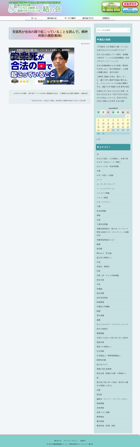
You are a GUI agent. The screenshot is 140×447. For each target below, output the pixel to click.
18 (108, 126)
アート (99, 179)
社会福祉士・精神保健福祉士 (109, 355)
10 (103, 123)
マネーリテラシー (104, 202)
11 (108, 123)
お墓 (98, 170)
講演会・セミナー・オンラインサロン (112, 399)
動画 (98, 244)
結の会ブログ (102, 364)
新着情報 (100, 302)
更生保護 (100, 315)
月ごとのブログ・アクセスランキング (112, 324)
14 (123, 123)
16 (98, 126)
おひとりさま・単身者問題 (108, 166)
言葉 (98, 390)
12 (113, 123)
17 (103, 126)
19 (113, 126)
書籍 (98, 320)
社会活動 (100, 351)
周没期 (99, 248)
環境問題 (100, 333)
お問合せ (83, 441)
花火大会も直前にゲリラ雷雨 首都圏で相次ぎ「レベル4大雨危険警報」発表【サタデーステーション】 (113, 57)
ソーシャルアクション (106, 188)
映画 (98, 311)
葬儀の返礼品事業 (104, 368)
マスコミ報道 (102, 197)
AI (98, 154)
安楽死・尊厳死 (103, 266)
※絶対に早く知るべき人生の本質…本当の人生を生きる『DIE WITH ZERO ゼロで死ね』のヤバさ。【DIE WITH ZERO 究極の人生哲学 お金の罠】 (112, 96)
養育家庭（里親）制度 (106, 425)
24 (103, 130)
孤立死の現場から (104, 257)
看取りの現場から (104, 346)
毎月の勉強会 (102, 328)
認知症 (99, 394)
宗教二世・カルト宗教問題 (108, 275)
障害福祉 (100, 416)
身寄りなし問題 (103, 412)
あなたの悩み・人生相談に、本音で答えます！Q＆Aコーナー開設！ (112, 160)
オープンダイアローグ (106, 184)
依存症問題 (101, 210)
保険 (98, 215)
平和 (98, 284)
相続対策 (100, 342)
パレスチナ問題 (103, 193)
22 (128, 126)
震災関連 (100, 421)
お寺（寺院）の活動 (105, 175)
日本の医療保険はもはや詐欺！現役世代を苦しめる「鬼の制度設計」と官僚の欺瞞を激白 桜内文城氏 (112, 68)
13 (118, 123)
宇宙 (98, 262)
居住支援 (100, 279)
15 (128, 123)
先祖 (98, 219)
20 (118, 126)
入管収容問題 (102, 224)
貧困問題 (100, 403)
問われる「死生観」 (105, 253)
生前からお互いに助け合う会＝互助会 (112, 337)
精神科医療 (101, 360)
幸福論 (99, 288)
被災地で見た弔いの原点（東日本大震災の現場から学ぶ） (112, 384)
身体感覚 (100, 407)
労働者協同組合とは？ (106, 239)
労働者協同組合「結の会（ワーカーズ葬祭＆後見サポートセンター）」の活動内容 (113, 232)
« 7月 (98, 139)
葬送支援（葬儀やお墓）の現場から (111, 373)
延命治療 (100, 293)
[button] (128, 30)
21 (123, 126)
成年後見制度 (102, 297)
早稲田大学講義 (103, 306)
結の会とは (57, 441)
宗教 (98, 271)
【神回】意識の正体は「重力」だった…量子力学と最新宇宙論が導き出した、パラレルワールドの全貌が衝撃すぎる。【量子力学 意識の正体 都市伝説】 (113, 81)
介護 (98, 206)
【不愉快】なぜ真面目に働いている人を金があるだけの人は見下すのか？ (112, 48)
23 (98, 130)
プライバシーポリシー (71, 441)
